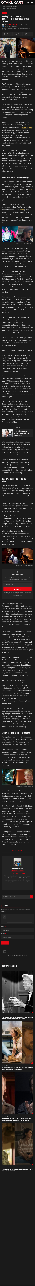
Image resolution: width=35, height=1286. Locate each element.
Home (3, 6)
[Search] (28, 2)
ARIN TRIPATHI (11, 24)
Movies (15, 6)
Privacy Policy (24, 594)
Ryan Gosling (27, 127)
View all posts (16, 886)
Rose (31, 189)
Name (3, 926)
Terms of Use (16, 594)
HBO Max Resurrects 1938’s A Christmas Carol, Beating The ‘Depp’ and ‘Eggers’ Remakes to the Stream (17, 1018)
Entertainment (9, 6)
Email (3, 933)
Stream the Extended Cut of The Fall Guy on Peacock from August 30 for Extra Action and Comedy (17, 1069)
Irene (22, 210)
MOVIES (4, 13)
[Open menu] (32, 2)
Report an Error (18, 850)
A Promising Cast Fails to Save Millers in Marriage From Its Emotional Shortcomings (17, 1170)
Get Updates (17, 589)
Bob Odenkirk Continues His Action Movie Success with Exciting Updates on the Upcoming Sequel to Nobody (16, 1119)
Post (4, 943)
